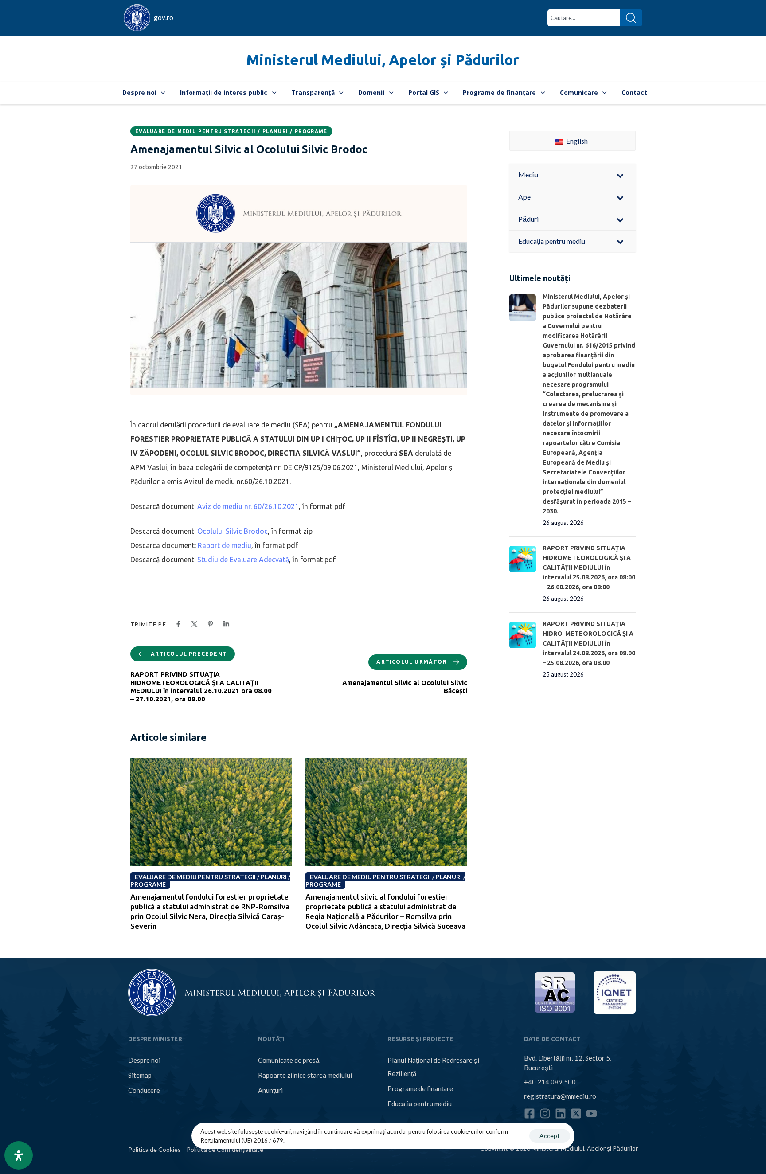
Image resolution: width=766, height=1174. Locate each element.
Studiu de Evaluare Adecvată (243, 560)
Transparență (313, 92)
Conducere (144, 1090)
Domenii (371, 92)
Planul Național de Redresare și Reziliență (433, 1066)
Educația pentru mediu (419, 1103)
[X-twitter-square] (576, 1113)
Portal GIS (423, 92)
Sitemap (140, 1075)
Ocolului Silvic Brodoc (232, 531)
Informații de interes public (223, 92)
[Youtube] (591, 1113)
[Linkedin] (560, 1113)
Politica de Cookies (154, 1149)
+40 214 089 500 (550, 1082)
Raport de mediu (223, 545)
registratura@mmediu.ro (560, 1096)
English (576, 141)
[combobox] (583, 17)
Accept (549, 1135)
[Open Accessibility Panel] (18, 1155)
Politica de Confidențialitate (225, 1149)
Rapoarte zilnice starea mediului (305, 1075)
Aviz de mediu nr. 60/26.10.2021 (248, 506)
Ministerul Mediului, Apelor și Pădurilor (383, 59)
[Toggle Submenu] (620, 175)
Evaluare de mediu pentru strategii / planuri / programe (231, 131)
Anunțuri (270, 1090)
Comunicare (579, 92)
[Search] (631, 17)
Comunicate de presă (288, 1060)
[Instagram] (545, 1113)
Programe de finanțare (499, 92)
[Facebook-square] (529, 1113)
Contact (634, 92)
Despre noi (139, 92)
